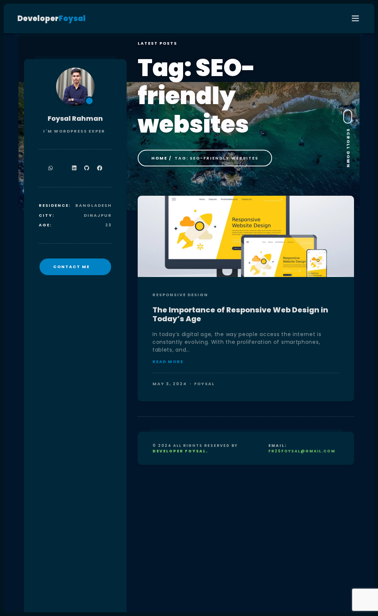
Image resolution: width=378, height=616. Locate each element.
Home (159, 158)
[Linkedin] (74, 168)
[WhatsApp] (50, 168)
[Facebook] (100, 168)
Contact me (71, 267)
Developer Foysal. (180, 451)
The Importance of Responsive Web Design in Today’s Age (240, 314)
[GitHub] (87, 168)
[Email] (62, 168)
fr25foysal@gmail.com (302, 451)
